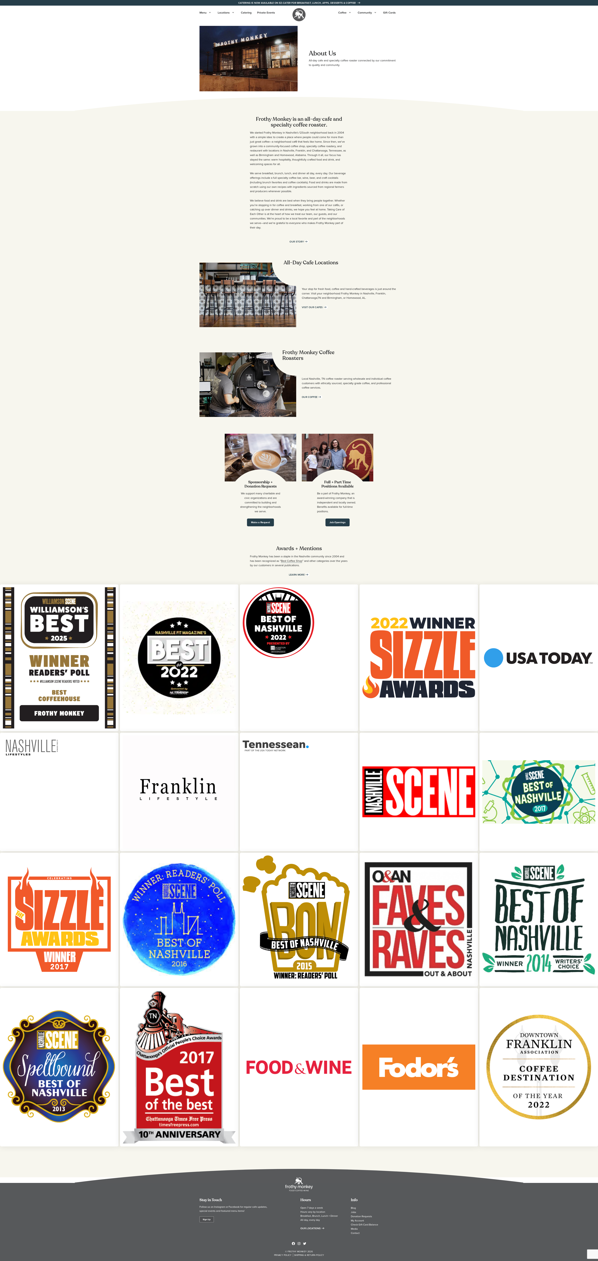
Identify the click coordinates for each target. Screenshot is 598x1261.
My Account (357, 1220)
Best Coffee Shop (291, 561)
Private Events (266, 12)
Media (354, 1228)
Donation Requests (361, 1216)
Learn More (297, 574)
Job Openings (338, 522)
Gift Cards (389, 12)
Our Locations (310, 1228)
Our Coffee (309, 397)
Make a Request (260, 522)
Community (365, 12)
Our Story (297, 241)
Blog (353, 1208)
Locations (224, 12)
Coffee (342, 12)
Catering (246, 12)
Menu (202, 12)
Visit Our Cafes (312, 307)
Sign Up (207, 1219)
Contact (355, 1233)
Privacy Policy (283, 1255)
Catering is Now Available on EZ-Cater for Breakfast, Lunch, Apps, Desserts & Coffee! (297, 3)
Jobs (353, 1212)
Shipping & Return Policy (309, 1255)
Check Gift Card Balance (364, 1224)
